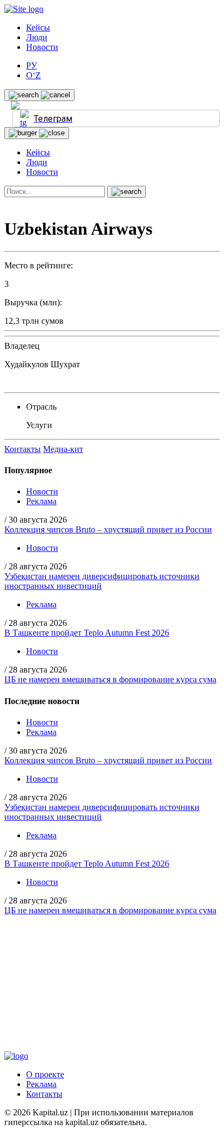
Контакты (22, 449)
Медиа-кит (63, 449)
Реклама (41, 501)
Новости (42, 47)
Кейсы (38, 27)
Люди (36, 37)
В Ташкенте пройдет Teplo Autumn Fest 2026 (86, 632)
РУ (31, 65)
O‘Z (33, 75)
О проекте (45, 1074)
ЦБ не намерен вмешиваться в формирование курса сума (110, 679)
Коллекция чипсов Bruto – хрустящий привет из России (108, 529)
